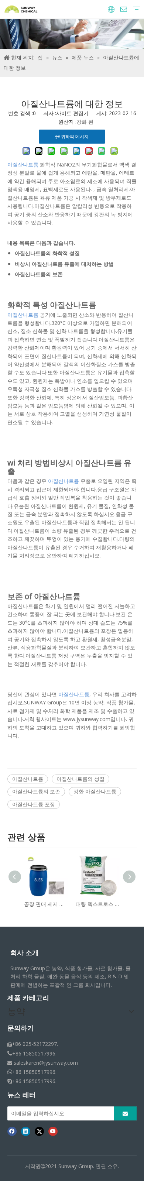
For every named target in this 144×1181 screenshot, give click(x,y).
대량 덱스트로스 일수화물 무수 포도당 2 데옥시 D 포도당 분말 (98, 903)
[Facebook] (12, 1131)
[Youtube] (53, 1131)
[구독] (125, 1113)
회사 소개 (24, 953)
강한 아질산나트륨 (94, 791)
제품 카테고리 (28, 998)
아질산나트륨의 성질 (80, 778)
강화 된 (84, 121)
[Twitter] (39, 1131)
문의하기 (20, 1028)
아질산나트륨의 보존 (36, 791)
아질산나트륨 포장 (33, 804)
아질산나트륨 (27, 778)
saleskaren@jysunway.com (46, 1062)
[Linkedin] (25, 1131)
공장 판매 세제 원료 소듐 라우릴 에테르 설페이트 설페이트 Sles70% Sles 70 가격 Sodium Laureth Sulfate (46, 903)
